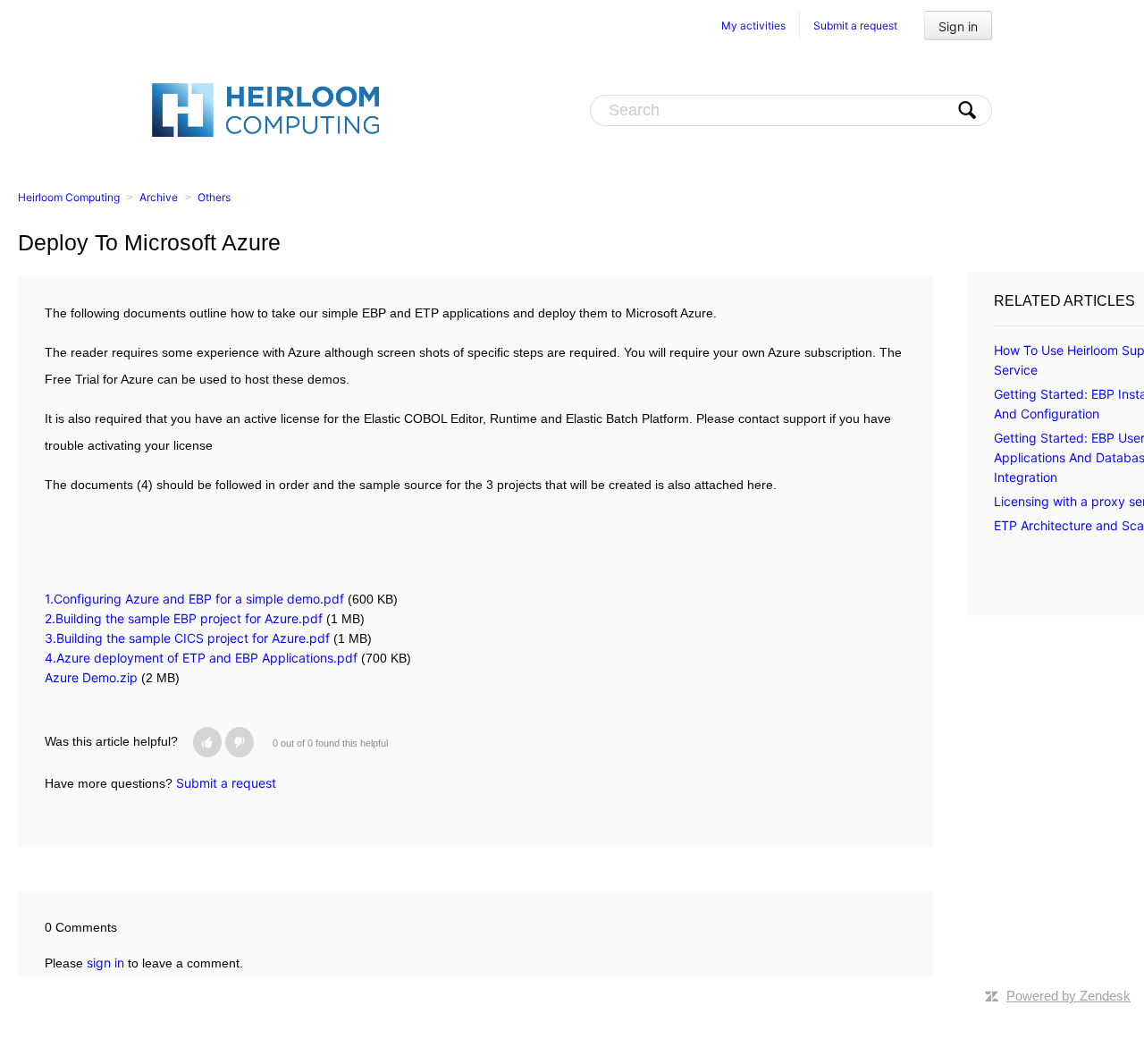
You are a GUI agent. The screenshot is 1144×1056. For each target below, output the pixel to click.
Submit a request (855, 25)
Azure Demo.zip (91, 677)
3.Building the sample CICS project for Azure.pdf (187, 638)
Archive (158, 197)
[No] (239, 742)
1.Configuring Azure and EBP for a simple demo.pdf (194, 598)
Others (214, 197)
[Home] (265, 109)
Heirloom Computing (69, 197)
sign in (105, 962)
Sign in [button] (958, 26)
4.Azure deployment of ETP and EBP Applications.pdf (201, 657)
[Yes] (207, 742)
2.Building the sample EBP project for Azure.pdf (184, 618)
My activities (753, 25)
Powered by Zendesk (1068, 995)
